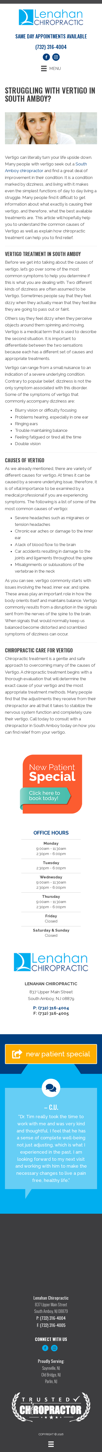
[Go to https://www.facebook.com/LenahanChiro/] (45, 1349)
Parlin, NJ (51, 1381)
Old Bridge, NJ (51, 1374)
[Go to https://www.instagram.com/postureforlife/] (54, 1349)
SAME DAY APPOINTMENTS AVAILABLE (51, 36)
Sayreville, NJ (51, 1368)
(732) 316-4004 (51, 46)
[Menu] (51, 1444)
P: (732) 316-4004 (51, 1007)
